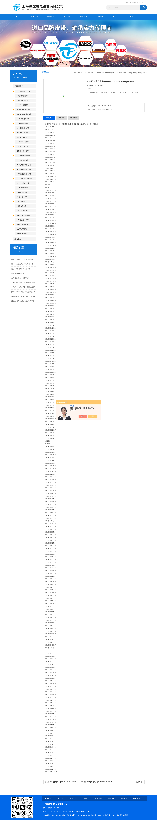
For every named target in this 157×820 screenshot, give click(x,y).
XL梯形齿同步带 (22, 197)
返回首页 (128, 3)
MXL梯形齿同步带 (23, 183)
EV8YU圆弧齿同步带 (23, 155)
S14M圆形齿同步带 (23, 128)
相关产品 (61, 118)
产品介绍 (49, 118)
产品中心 (67, 17)
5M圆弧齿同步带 (22, 229)
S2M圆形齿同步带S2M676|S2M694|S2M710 (100, 782)
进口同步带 (18, 86)
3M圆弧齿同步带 (22, 234)
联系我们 (141, 3)
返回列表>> (139, 782)
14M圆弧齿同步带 (23, 220)
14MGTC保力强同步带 (24, 211)
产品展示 (90, 73)
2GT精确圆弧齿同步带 (24, 174)
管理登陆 (126, 815)
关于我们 (34, 17)
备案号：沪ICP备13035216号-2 (80, 815)
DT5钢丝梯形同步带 (23, 105)
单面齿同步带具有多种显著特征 (22, 260)
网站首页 (48, 798)
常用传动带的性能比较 (19, 273)
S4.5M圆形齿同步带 (23, 142)
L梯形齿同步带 (21, 201)
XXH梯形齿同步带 (23, 188)
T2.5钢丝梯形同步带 (23, 91)
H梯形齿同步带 (22, 206)
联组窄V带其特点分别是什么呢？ (23, 264)
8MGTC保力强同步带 (24, 215)
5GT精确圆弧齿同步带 (24, 169)
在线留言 (135, 3)
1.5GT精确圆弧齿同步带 (24, 178)
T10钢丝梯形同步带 (23, 100)
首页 (18, 17)
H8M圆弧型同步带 (23, 123)
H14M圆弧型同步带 (23, 119)
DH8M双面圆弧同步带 (24, 114)
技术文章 (83, 17)
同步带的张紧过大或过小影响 (21, 269)
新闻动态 (50, 17)
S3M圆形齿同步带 (23, 146)
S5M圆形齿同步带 (23, 137)
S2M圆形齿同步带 (23, 151)
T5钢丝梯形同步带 (23, 96)
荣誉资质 (100, 17)
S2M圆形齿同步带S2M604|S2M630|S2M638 (63, 782)
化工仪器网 (119, 815)
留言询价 (73, 118)
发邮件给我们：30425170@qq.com (101, 109)
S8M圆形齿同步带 (23, 132)
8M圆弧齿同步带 (22, 224)
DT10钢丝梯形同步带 (24, 109)
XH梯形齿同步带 (22, 192)
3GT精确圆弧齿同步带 (24, 165)
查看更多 (17, 239)
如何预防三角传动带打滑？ (21, 278)
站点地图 (105, 815)
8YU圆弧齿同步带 (22, 160)
